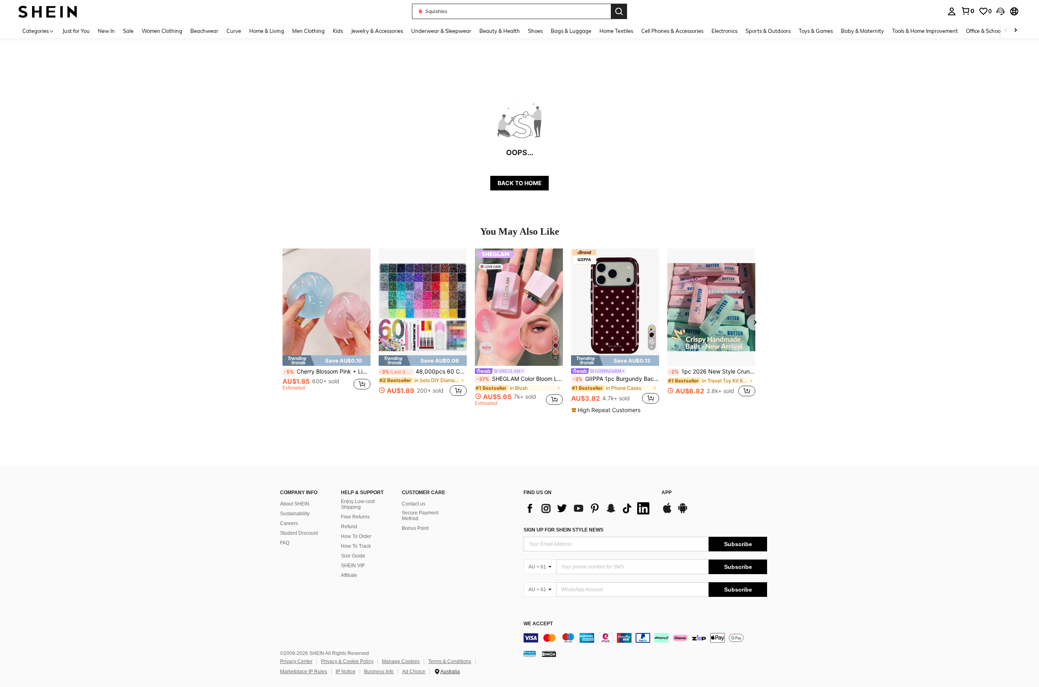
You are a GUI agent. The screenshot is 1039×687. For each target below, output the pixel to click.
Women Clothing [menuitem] (162, 31)
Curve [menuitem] (233, 31)
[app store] (667, 512)
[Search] (619, 11)
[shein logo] (47, 11)
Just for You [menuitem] (76, 31)
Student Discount (299, 533)
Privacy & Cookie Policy (347, 661)
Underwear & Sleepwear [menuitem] (441, 31)
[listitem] (326, 327)
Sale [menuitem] (128, 31)
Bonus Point (415, 528)
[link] (967, 11)
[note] (326, 360)
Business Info (379, 671)
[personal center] (952, 11)
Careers (289, 523)
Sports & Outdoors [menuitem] (768, 31)
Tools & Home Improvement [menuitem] (925, 31)
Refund (349, 526)
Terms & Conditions (449, 661)
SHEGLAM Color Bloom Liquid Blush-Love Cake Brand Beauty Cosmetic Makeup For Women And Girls (519, 379)
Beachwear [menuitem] (204, 31)
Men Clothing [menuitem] (308, 31)
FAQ (284, 543)
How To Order (356, 536)
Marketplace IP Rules (303, 671)
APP (667, 492)
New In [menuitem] (106, 31)
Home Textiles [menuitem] (616, 31)
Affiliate (349, 575)
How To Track (356, 546)
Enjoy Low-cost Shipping (358, 504)
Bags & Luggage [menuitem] (571, 31)
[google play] (682, 512)
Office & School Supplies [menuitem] (995, 31)
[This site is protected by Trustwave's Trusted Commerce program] (530, 654)
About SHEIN (294, 504)
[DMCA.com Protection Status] (549, 654)
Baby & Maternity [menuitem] (862, 31)
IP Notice (346, 671)
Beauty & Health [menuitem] (499, 31)
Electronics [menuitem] (724, 31)
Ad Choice (413, 671)
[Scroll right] (1015, 31)
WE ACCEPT (538, 624)
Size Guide (353, 556)
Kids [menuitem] (338, 31)
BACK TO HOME (520, 182)
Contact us (413, 504)
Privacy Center (296, 661)
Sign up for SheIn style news (564, 530)
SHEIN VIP (353, 565)
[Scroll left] (1006, 31)
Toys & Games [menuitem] (816, 31)
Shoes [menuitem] (535, 31)
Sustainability (295, 513)
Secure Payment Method (420, 515)
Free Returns (355, 517)
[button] (1000, 11)
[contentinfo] (645, 638)
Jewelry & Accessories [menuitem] (377, 31)
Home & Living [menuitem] (266, 31)
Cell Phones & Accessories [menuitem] (672, 31)
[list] (588, 508)
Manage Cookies (401, 661)
